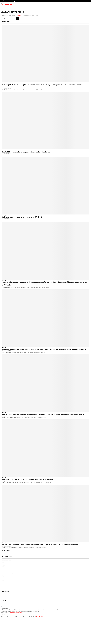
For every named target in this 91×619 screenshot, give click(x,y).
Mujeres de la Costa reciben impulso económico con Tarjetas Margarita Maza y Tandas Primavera (40, 544)
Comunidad (39, 5)
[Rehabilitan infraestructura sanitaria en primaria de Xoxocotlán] (45, 448)
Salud (66, 5)
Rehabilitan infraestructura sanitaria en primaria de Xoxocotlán (27, 479)
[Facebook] (83, 5)
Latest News (6, 21)
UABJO (62, 5)
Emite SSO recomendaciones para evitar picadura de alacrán (26, 152)
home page (19, 15)
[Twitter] (84, 5)
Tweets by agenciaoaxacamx (8, 603)
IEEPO (45, 5)
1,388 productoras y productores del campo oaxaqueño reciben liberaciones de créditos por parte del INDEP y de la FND (45, 283)
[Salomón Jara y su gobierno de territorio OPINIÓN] (45, 185)
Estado (32, 5)
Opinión (72, 5)
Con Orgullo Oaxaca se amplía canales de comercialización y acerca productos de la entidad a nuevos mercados (42, 86)
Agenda (4, 82)
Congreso (56, 5)
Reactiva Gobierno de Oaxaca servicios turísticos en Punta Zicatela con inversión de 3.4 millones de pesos (44, 349)
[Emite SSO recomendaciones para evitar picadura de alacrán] (45, 120)
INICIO (22, 5)
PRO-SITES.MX (39, 616)
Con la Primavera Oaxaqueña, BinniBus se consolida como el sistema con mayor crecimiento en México (43, 414)
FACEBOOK (5, 591)
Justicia (50, 5)
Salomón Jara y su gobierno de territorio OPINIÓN (22, 217)
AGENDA (27, 5)
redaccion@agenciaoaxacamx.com (14, 612)
